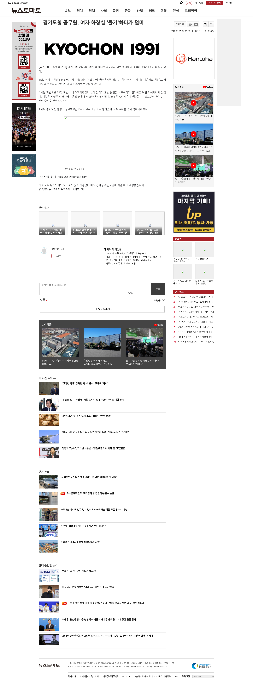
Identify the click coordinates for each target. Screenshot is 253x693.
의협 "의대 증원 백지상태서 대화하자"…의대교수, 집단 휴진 (133, 257)
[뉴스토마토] (26, 10)
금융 (128, 10)
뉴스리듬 (179, 87)
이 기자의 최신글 (113, 249)
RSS (176, 676)
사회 (104, 10)
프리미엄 (191, 10)
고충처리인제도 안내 (143, 676)
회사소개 (72, 676)
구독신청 (186, 676)
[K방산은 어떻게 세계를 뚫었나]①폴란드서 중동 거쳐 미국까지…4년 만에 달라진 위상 (194, 151)
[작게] (211, 24)
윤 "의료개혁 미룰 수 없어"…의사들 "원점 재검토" (129, 260)
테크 (152, 10)
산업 (140, 10)
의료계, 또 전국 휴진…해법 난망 (121, 263)
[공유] (196, 24)
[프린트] (190, 24)
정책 (92, 10)
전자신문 (199, 3)
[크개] (205, 24)
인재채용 (84, 676)
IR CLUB (126, 676)
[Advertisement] (229, 62)
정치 (80, 10)
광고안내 (95, 676)
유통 (164, 10)
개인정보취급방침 (111, 676)
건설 (176, 10)
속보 (68, 10)
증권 (116, 10)
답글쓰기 (180, 24)
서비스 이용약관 (163, 676)
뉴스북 (58, 256)
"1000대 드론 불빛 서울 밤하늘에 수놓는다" (126, 253)
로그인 (229, 3)
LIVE (189, 3)
